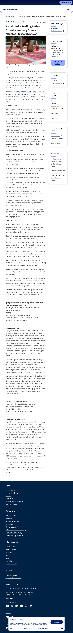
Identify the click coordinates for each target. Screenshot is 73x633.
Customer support (12, 575)
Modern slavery (11, 527)
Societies (8, 558)
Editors (8, 555)
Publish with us (66, 2)
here (52, 166)
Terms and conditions (13, 521)
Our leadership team (12, 493)
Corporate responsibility (14, 533)
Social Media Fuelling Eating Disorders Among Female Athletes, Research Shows (42, 17)
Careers (8, 496)
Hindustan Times (56, 31)
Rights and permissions (13, 578)
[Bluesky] (22, 605)
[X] (17, 605)
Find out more (55, 136)
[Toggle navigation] (2, 2)
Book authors (10, 547)
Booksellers (9, 561)
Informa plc (30, 588)
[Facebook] (8, 605)
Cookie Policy (10, 518)
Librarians (9, 552)
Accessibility (10, 524)
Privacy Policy (10, 516)
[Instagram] (31, 605)
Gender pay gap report (13, 536)
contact (62, 81)
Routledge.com (11, 504)
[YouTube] (26, 605)
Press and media (11, 564)
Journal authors (11, 550)
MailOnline (54, 29)
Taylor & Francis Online (13, 502)
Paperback (9, 315)
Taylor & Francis (11, 422)
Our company (10, 490)
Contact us (9, 499)
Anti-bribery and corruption (15, 530)
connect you (55, 106)
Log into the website (58, 63)
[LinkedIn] (12, 605)
